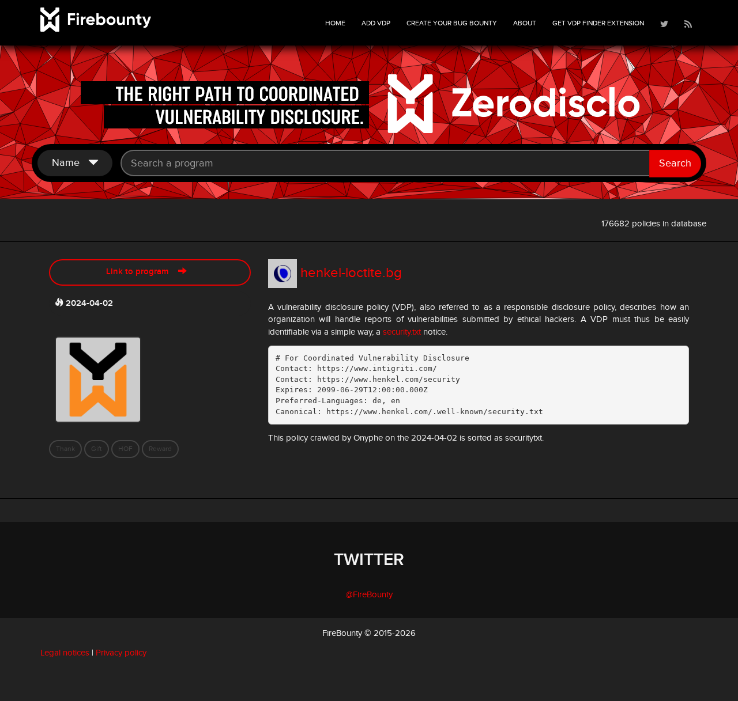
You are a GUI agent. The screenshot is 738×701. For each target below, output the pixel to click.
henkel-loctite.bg (351, 273)
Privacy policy (121, 653)
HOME (335, 23)
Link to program (142, 272)
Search (675, 163)
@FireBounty (369, 595)
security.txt (402, 332)
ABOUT (524, 23)
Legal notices (64, 653)
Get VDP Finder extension (598, 23)
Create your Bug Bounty (451, 23)
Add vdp (376, 23)
